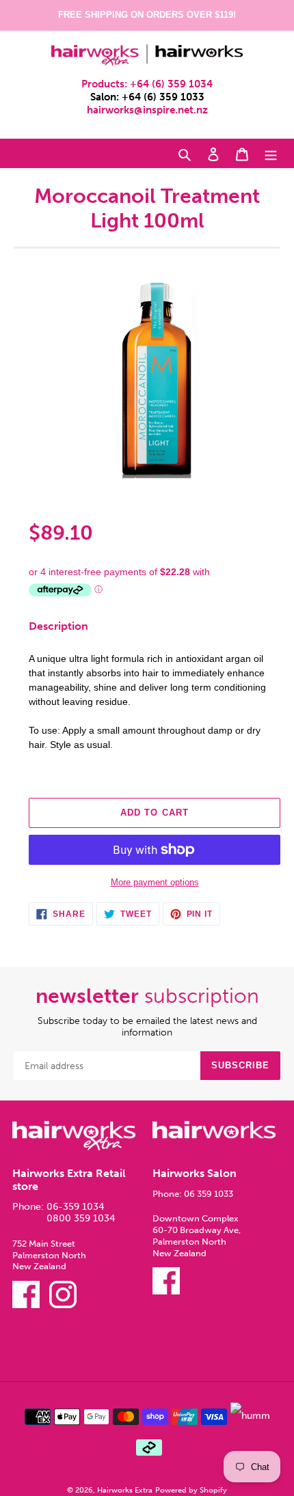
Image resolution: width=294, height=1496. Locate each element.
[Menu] (270, 154)
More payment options (155, 882)
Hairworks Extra (124, 1490)
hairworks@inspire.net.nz (147, 110)
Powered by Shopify (191, 1490)
